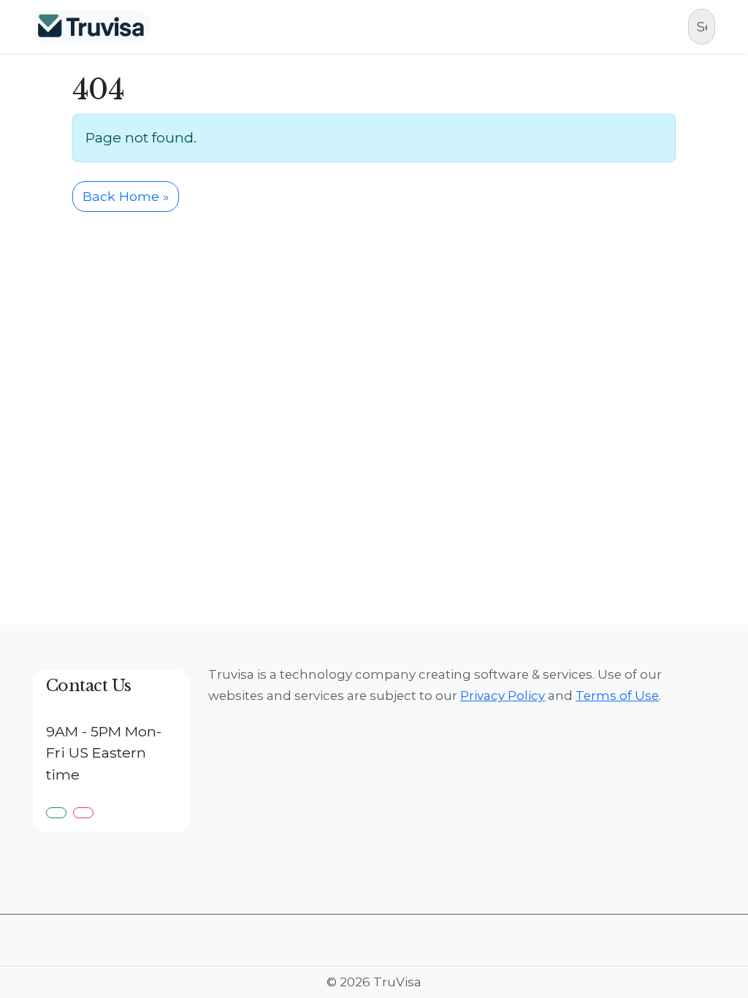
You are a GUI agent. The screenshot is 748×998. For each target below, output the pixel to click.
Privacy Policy (502, 695)
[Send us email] (83, 812)
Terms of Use (617, 695)
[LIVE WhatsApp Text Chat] (56, 812)
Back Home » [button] (126, 196)
